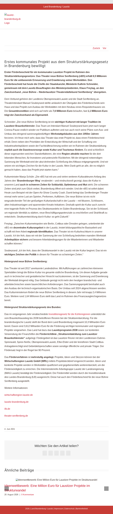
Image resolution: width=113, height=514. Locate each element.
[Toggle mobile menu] (107, 15)
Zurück (96, 48)
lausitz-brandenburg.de (16, 402)
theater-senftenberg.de (16, 415)
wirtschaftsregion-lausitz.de (18, 395)
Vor (104, 48)
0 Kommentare (27, 494)
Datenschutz (69, 509)
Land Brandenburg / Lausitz (42, 509)
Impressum (58, 509)
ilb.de (7, 409)
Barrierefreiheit (82, 509)
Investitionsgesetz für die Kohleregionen (69, 314)
